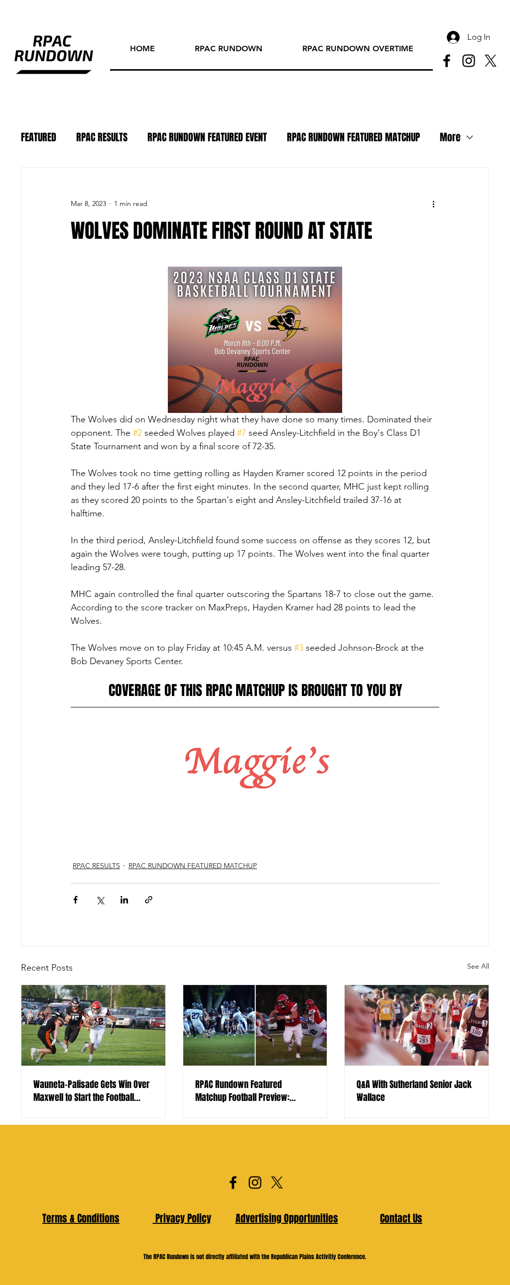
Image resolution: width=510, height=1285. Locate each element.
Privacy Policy (182, 1218)
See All (478, 966)
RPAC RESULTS (102, 137)
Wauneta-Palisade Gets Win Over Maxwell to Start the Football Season (91, 1091)
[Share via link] (148, 899)
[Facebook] (446, 60)
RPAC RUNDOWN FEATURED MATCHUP (353, 137)
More (450, 137)
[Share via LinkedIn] (124, 899)
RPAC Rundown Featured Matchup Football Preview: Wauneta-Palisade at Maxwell (248, 1091)
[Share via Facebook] (75, 899)
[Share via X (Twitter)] (100, 899)
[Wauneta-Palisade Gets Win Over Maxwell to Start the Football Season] (93, 1025)
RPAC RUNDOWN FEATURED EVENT (207, 137)
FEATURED (38, 137)
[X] (490, 60)
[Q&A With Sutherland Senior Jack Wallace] (417, 1025)
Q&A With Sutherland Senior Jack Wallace (414, 1091)
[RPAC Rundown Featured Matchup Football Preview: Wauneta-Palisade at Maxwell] (255, 1025)
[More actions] (433, 203)
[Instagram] (468, 60)
